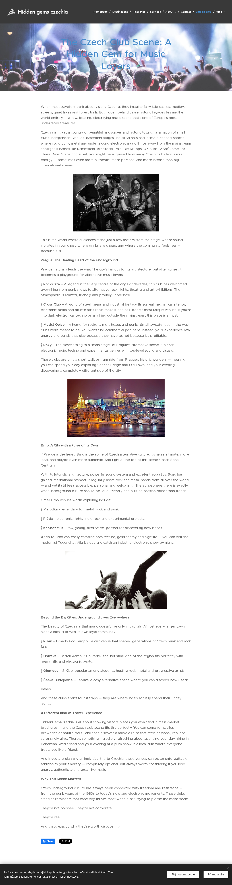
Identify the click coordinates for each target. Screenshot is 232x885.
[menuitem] (102, 11)
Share (50, 841)
